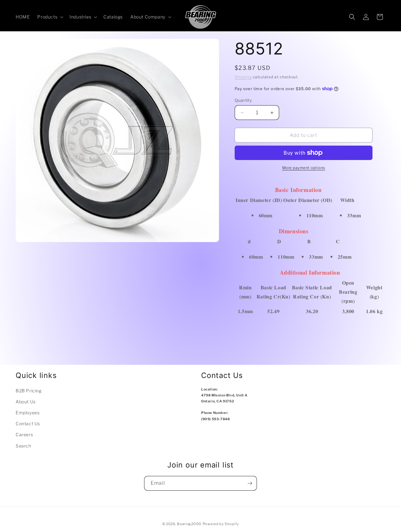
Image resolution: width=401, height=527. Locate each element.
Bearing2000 (189, 524)
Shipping (243, 77)
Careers (24, 434)
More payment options (303, 167)
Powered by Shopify (221, 524)
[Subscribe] (250, 483)
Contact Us (28, 423)
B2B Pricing (29, 390)
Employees (27, 412)
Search (23, 445)
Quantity (243, 100)
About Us (26, 401)
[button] (50, 16)
